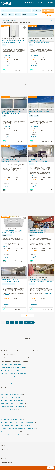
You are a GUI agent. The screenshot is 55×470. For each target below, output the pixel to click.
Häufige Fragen (4, 449)
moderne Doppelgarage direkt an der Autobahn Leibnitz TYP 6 (12, 112)
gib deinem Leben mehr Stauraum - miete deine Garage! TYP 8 (13, 41)
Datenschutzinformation (6, 462)
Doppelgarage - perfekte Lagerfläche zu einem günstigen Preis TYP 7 (39, 41)
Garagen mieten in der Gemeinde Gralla (11, 380)
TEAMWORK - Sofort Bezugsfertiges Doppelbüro (38, 160)
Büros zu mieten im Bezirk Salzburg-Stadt (11, 419)
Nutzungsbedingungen (6, 454)
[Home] (6, 3)
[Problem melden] (24, 70)
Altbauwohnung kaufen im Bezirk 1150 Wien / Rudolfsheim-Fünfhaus (18, 428)
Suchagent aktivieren (49, 14)
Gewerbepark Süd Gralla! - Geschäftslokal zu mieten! (10, 280)
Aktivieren (50, 467)
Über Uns (3, 445)
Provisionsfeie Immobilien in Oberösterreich (12, 391)
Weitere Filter (25, 14)
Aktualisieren (49, 10)
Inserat (51, 2)
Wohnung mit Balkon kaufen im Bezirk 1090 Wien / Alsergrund (17, 422)
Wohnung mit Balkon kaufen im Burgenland (12, 400)
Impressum (3, 458)
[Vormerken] (24, 27)
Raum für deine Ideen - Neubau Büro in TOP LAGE (12, 231)
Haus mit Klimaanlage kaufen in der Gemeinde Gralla (14, 383)
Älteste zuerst (48, 20)
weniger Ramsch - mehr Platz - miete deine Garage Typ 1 (12, 160)
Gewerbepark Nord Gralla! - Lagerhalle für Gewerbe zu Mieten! (40, 280)
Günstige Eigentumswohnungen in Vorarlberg (12, 406)
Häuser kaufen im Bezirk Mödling (9, 410)
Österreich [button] (42, 2)
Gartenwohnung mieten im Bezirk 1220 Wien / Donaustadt (16, 425)
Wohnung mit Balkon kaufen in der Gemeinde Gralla (14, 373)
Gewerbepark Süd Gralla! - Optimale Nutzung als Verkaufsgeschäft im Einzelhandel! (40, 232)
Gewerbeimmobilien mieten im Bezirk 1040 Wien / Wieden (16, 413)
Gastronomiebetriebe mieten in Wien (10, 397)
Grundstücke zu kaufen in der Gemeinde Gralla (13, 367)
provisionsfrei (40, 14)
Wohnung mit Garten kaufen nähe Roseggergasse (13, 435)
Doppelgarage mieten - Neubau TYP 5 (41, 112)
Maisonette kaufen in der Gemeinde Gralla (11, 377)
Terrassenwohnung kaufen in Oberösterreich (12, 403)
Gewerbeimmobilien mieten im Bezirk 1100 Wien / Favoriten (16, 416)
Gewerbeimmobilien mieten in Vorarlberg (11, 394)
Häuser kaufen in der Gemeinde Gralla (11, 364)
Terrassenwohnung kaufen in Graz (9, 431)
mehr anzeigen (7, 55)
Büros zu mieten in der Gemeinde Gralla (11, 370)
